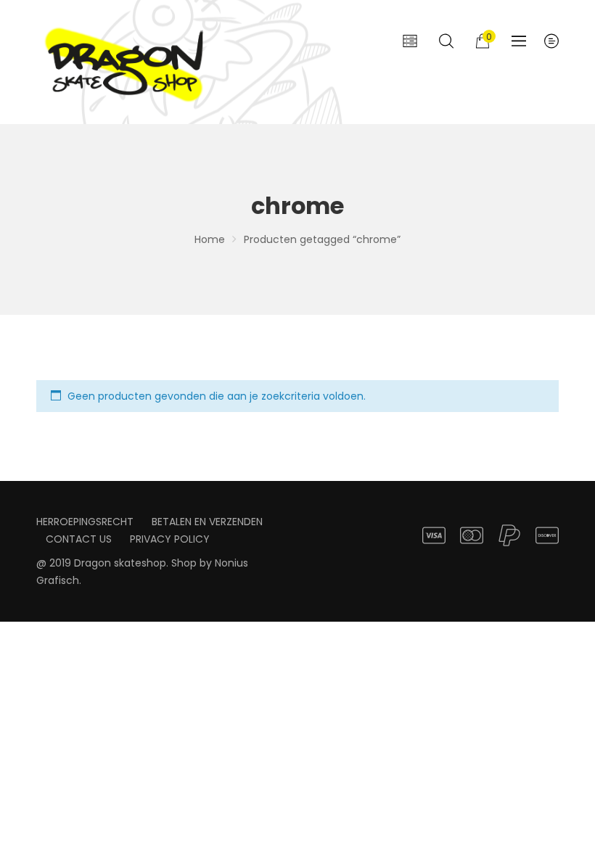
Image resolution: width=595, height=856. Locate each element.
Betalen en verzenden (207, 521)
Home (209, 239)
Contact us (79, 539)
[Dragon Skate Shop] (127, 62)
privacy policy (170, 539)
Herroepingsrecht (85, 521)
